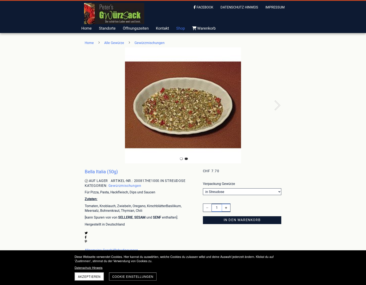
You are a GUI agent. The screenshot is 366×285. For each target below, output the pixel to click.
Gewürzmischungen (124, 185)
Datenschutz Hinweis (89, 268)
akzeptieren (89, 276)
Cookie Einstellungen (132, 276)
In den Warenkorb (242, 220)
